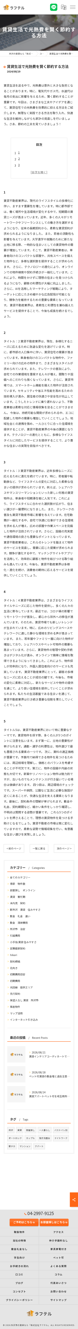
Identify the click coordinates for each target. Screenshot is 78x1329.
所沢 (11, 1130)
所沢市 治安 (17, 929)
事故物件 (15, 1007)
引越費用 (15, 935)
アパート (39, 1146)
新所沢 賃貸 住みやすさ (25, 909)
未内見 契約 (17, 903)
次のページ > (64, 848)
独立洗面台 (44, 1138)
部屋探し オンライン (22, 890)
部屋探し (30, 1130)
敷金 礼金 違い (20, 916)
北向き (14, 968)
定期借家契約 (17, 948)
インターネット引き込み (24, 1019)
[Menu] (72, 7)
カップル (30, 1138)
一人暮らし (44, 1130)
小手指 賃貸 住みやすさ (23, 942)
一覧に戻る (39, 848)
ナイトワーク (60, 1138)
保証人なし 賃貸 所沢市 (24, 1000)
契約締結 (15, 961)
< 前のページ (14, 848)
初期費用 (15, 981)
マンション (25, 1146)
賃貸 (19, 1130)
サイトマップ (58, 1300)
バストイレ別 (60, 1130)
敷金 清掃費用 (19, 922)
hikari (13, 955)
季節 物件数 (17, 884)
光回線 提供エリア (21, 987)
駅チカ (12, 1146)
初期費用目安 (17, 974)
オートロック (15, 1138)
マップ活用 (16, 1013)
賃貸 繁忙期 (17, 897)
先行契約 (15, 993)
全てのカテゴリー (20, 877)
